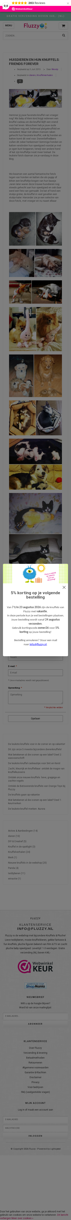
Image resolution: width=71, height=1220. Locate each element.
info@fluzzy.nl (38, 644)
